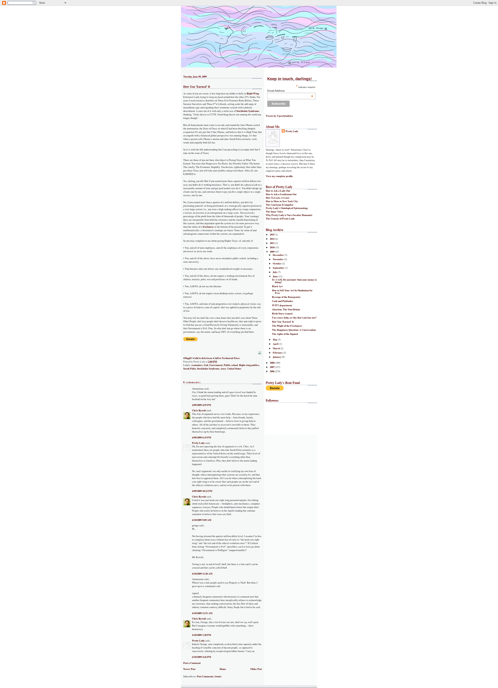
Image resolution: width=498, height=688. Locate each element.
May (275, 339)
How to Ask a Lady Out (278, 190)
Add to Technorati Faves (227, 358)
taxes (223, 368)
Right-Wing (253, 93)
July (275, 272)
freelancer (208, 226)
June (275, 276)
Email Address (290, 90)
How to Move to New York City (282, 201)
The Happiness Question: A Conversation (294, 330)
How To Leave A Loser (278, 197)
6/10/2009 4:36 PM (201, 657)
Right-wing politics (249, 365)
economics (197, 365)
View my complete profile (279, 176)
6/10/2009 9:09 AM (201, 520)
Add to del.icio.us (203, 358)
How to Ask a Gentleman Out (281, 194)
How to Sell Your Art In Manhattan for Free (292, 292)
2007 (272, 367)
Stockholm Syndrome (247, 111)
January (277, 357)
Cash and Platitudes (282, 301)
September (279, 267)
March (277, 348)
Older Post (256, 669)
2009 (272, 251)
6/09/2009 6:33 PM (201, 437)
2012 (272, 238)
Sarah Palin (189, 368)
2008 (272, 362)
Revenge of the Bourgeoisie (286, 297)
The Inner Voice (274, 211)
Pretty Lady (198, 443)
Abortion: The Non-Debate (286, 309)
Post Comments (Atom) (209, 676)
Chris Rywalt (199, 410)
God (206, 365)
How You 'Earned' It (196, 86)
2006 (272, 371)
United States (234, 368)
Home (223, 669)
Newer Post (189, 669)
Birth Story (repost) (282, 313)
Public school (231, 365)
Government (216, 365)
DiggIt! (188, 358)
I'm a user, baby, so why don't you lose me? (294, 317)
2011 (272, 243)
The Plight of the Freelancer (287, 325)
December (278, 255)
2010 (272, 247)
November (278, 259)
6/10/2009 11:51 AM (202, 613)
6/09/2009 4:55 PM (201, 405)
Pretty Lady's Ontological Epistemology (287, 208)
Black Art (277, 286)
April (276, 344)
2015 (272, 234)
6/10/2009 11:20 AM (202, 573)
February (278, 352)
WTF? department (282, 305)
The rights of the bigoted (285, 334)
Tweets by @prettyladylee (279, 116)
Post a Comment (192, 663)
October (277, 263)
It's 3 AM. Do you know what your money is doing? (294, 281)
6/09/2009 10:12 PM (202, 491)
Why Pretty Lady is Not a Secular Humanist (289, 215)
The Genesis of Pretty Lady (280, 218)
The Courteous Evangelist (279, 204)
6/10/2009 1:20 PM (201, 635)
